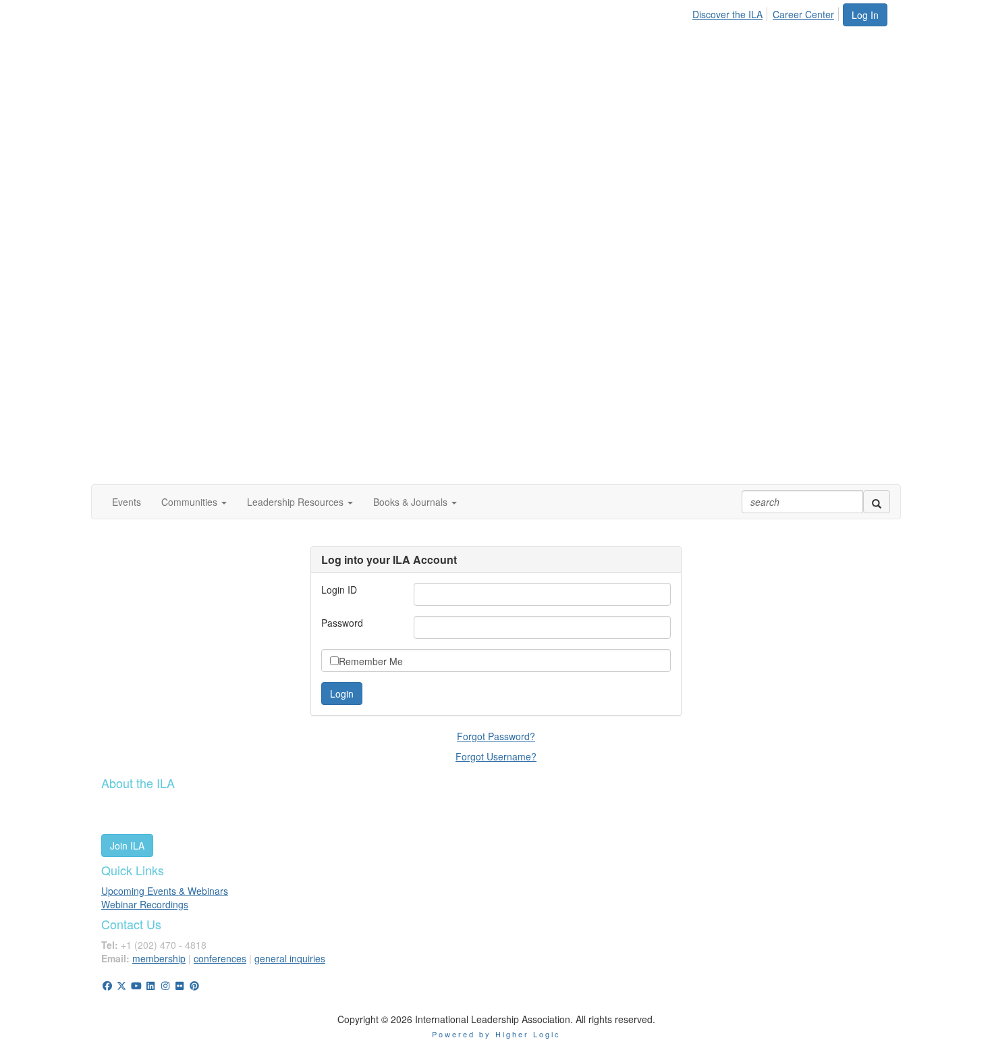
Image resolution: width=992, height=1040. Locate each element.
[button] (194, 502)
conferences (220, 958)
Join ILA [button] (127, 845)
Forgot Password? (496, 736)
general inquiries (289, 958)
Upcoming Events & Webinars (164, 891)
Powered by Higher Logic (496, 1034)
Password (342, 622)
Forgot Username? (496, 756)
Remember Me (371, 661)
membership (159, 958)
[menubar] (767, 12)
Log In (865, 15)
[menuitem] (731, 12)
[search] (876, 501)
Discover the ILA (727, 14)
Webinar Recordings (144, 904)
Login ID (339, 589)
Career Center (803, 14)
